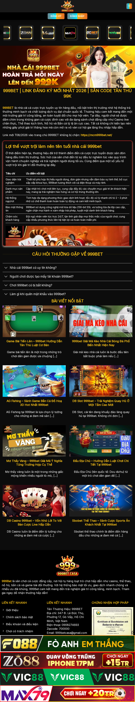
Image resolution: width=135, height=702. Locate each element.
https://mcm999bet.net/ (96, 135)
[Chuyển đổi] (6, 268)
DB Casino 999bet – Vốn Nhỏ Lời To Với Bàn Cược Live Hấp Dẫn (34, 522)
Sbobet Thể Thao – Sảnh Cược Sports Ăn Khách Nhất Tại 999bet (101, 522)
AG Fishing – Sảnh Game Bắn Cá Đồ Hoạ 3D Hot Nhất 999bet (34, 403)
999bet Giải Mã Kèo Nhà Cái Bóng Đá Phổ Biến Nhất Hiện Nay (101, 343)
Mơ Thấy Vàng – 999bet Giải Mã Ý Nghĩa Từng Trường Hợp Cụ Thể (34, 462)
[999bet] (67, 6)
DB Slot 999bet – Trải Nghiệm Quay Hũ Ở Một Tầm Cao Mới (100, 403)
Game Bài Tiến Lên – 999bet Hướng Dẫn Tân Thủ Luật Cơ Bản (34, 343)
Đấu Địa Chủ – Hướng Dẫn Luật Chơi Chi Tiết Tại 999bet (100, 462)
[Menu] (129, 6)
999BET (8, 108)
